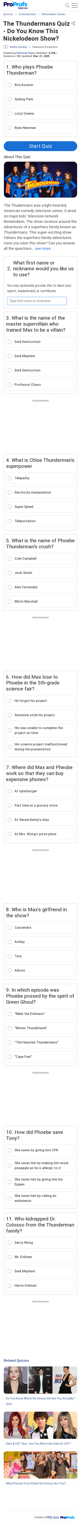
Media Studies (18, 47)
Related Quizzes (16, 1360)
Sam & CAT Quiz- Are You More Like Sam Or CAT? (38, 1443)
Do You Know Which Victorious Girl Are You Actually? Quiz (40, 1401)
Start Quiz (40, 146)
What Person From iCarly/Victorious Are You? (36, 1483)
